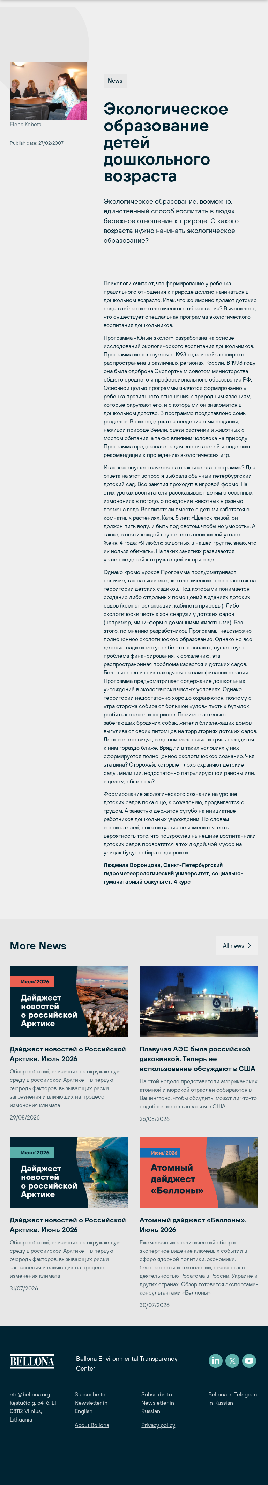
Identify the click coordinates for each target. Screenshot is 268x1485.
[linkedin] (216, 1361)
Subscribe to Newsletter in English (91, 1402)
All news (233, 945)
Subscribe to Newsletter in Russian (157, 1402)
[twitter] (232, 1361)
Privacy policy (158, 1425)
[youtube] (249, 1361)
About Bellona (92, 1425)
